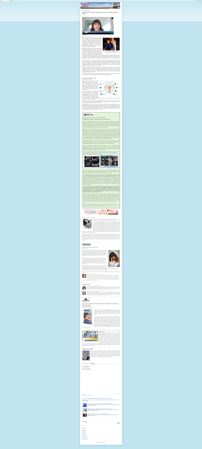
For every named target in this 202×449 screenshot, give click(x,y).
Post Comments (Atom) (89, 395)
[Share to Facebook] (93, 363)
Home (84, 425)
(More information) (88, 327)
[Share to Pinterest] (94, 363)
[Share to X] (92, 363)
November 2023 (84, 438)
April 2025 (83, 433)
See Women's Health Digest (91, 345)
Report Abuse (84, 428)
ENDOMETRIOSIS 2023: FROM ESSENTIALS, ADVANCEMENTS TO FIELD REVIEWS (99, 408)
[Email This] (90, 363)
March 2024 (84, 436)
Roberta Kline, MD (90, 36)
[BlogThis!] (91, 363)
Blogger (105, 442)
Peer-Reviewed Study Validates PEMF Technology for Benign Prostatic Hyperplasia (97, 398)
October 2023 (84, 439)
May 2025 (83, 432)
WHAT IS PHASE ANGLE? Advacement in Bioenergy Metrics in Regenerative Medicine (99, 403)
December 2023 (84, 437)
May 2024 (83, 435)
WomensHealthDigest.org (107, 356)
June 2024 (83, 434)
